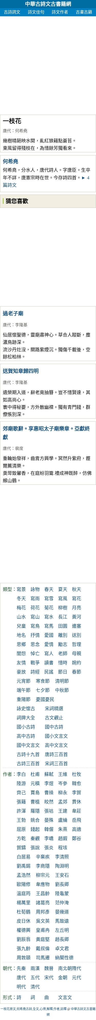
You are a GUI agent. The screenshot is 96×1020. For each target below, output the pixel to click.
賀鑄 (21, 847)
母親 (76, 653)
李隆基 (21, 325)
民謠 (49, 672)
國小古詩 (26, 727)
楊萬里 (23, 902)
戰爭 (35, 662)
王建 (62, 811)
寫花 (76, 598)
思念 (35, 644)
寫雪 (49, 598)
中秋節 (62, 690)
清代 (35, 986)
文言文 (65, 997)
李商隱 (43, 866)
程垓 (62, 847)
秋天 (76, 589)
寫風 (62, 598)
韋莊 (76, 811)
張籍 (21, 801)
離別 (62, 635)
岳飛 (76, 820)
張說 (35, 847)
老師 (62, 653)
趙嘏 (62, 838)
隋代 (76, 968)
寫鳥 (35, 626)
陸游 (21, 783)
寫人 (49, 653)
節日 (62, 672)
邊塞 (76, 626)
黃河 (76, 617)
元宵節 (23, 681)
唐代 (7, 131)
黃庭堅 (43, 939)
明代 (21, 986)
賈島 (35, 792)
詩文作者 (60, 12)
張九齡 (23, 948)
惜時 (62, 662)
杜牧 (76, 774)
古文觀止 (54, 717)
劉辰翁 (23, 939)
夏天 (62, 589)
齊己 (21, 792)
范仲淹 (62, 902)
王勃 (21, 820)
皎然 (49, 801)
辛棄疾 (43, 857)
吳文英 (43, 921)
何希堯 (21, 131)
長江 (62, 617)
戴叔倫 (43, 948)
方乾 (21, 838)
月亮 (76, 607)
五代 (35, 977)
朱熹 (62, 829)
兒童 (21, 626)
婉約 (76, 662)
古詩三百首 (28, 763)
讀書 (49, 662)
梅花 (21, 607)
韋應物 (43, 884)
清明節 (62, 681)
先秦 (21, 968)
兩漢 (35, 968)
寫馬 (49, 626)
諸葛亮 (43, 902)
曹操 (49, 792)
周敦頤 (23, 957)
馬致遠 (62, 921)
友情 (21, 662)
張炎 (49, 847)
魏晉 (49, 968)
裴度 (19, 448)
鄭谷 (76, 838)
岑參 (62, 783)
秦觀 (35, 838)
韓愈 (76, 783)
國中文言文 (28, 745)
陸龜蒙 (62, 893)
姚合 (35, 820)
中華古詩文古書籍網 (48, 4)
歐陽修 (23, 884)
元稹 (35, 783)
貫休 (76, 801)
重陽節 (23, 699)
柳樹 (62, 607)
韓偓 (49, 829)
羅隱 (35, 811)
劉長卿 (62, 884)
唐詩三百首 (56, 754)
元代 (76, 977)
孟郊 (62, 801)
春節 (76, 672)
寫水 (49, 617)
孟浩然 (23, 875)
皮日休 (23, 921)
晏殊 (49, 820)
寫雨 (35, 598)
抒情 (35, 635)
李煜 (49, 783)
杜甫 (35, 774)
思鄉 (21, 644)
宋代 (49, 977)
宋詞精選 (54, 708)
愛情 (49, 644)
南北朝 (65, 968)
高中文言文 (56, 745)
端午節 (23, 690)
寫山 (35, 617)
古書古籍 (84, 12)
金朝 (62, 977)
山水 (21, 617)
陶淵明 (62, 866)
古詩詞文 (12, 12)
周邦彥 (43, 912)
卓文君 (62, 948)
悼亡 (35, 653)
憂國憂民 (45, 699)
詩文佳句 (36, 12)
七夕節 (43, 690)
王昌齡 (43, 893)
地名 (21, 635)
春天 (49, 589)
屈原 (21, 829)
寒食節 (43, 681)
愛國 (49, 635)
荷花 (35, 607)
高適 (76, 829)
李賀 (76, 792)
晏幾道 (62, 912)
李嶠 (49, 838)
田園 (62, 626)
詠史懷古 (26, 708)
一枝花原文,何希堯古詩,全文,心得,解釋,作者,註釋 (34, 1009)
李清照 (62, 857)
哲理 (76, 644)
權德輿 (23, 930)
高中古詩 (26, 736)
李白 (21, 774)
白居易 (23, 857)
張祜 (49, 811)
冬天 (21, 598)
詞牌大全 (26, 717)
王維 (62, 774)
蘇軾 (49, 774)
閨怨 (21, 653)
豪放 (21, 672)
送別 (76, 635)
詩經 (35, 672)
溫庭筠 (23, 893)
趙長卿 (62, 939)
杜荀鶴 (23, 912)
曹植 (35, 801)
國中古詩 (54, 727)
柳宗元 (43, 875)
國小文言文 (56, 736)
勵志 (62, 644)
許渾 (21, 811)
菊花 (49, 607)
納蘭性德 (64, 957)
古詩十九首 (28, 754)
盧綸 (62, 820)
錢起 (35, 829)
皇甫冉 (43, 930)
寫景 (21, 589)
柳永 (62, 792)
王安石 (62, 875)
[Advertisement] (48, 64)
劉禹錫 (23, 866)
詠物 (35, 589)
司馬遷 (43, 957)
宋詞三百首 (56, 763)
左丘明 (62, 930)
